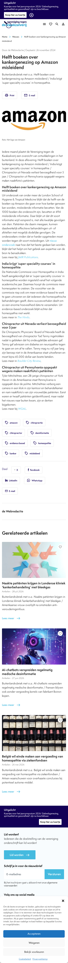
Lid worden (20, 855)
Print (9, 95)
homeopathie (42, 443)
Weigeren (34, 943)
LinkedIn (12, 480)
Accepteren (34, 933)
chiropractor (13, 433)
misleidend (32, 453)
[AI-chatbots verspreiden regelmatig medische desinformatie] (34, 646)
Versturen (54, 874)
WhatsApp (34, 480)
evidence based (15, 443)
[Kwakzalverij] (15, 24)
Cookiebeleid (25, 959)
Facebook (35, 469)
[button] (63, 900)
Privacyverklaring (40, 959)
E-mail (29, 95)
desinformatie (39, 433)
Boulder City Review (29, 361)
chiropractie (34, 422)
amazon (11, 422)
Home (4, 36)
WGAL (22, 409)
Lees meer (11, 618)
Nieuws (15, 36)
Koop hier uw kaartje (15, 14)
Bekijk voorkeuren (34, 952)
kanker (10, 453)
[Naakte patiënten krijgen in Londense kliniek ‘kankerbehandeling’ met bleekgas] (34, 560)
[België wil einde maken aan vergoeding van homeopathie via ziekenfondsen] (34, 733)
